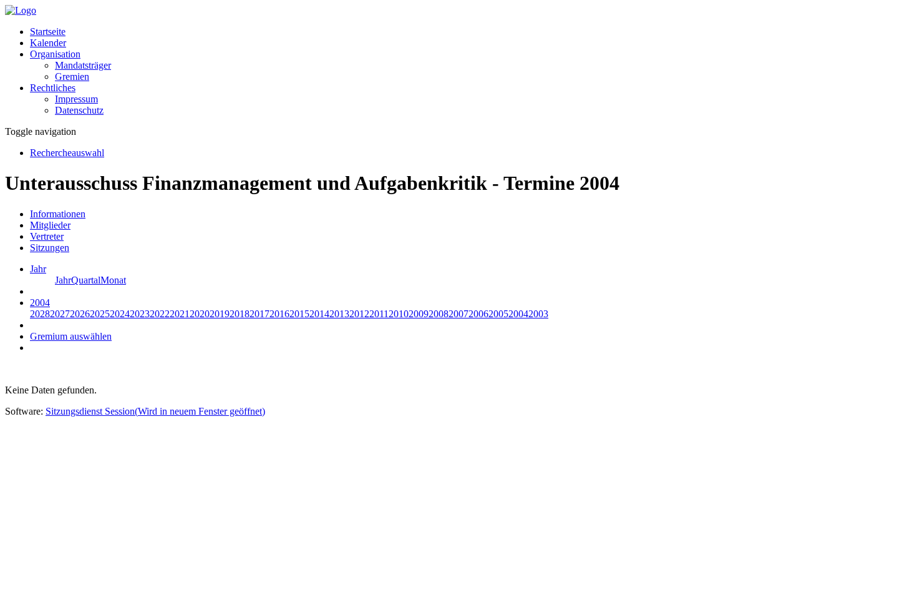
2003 (538, 313)
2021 (180, 313)
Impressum (76, 99)
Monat (113, 280)
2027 (60, 313)
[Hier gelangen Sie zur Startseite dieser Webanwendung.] (20, 10)
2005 (498, 313)
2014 (319, 313)
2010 (399, 313)
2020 (200, 313)
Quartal (85, 280)
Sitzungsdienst (155, 411)
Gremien (72, 76)
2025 (100, 313)
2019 (220, 313)
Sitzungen (49, 247)
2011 (379, 313)
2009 (419, 313)
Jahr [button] (38, 269)
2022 (160, 313)
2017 (259, 313)
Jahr (63, 280)
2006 (478, 313)
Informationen (57, 214)
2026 (80, 313)
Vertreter (47, 236)
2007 (458, 313)
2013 (339, 313)
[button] (55, 54)
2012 (359, 313)
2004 (518, 313)
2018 (240, 313)
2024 (120, 313)
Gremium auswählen (71, 336)
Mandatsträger (83, 65)
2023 (140, 313)
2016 (279, 313)
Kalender (48, 42)
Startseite (48, 31)
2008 (439, 313)
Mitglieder (50, 225)
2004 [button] (40, 302)
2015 (299, 313)
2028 (40, 313)
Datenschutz (79, 110)
